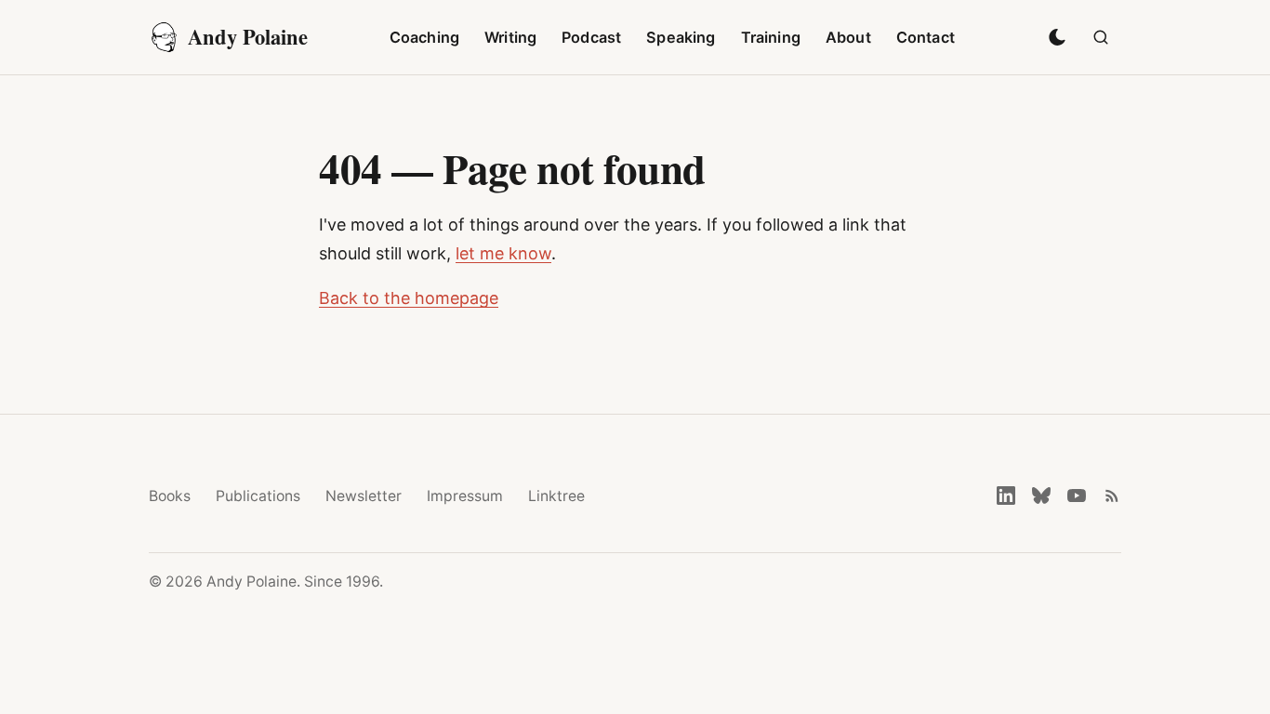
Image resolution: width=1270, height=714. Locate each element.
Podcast (591, 37)
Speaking (680, 37)
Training (770, 37)
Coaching (424, 37)
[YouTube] (1076, 495)
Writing (510, 37)
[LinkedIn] (1006, 495)
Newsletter (363, 496)
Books (170, 496)
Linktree (556, 496)
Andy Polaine (248, 36)
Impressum (465, 496)
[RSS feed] (1112, 495)
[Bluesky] (1041, 495)
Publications (258, 496)
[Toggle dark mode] (1057, 37)
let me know (503, 253)
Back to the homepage (408, 298)
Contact (925, 37)
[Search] (1100, 37)
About (848, 37)
